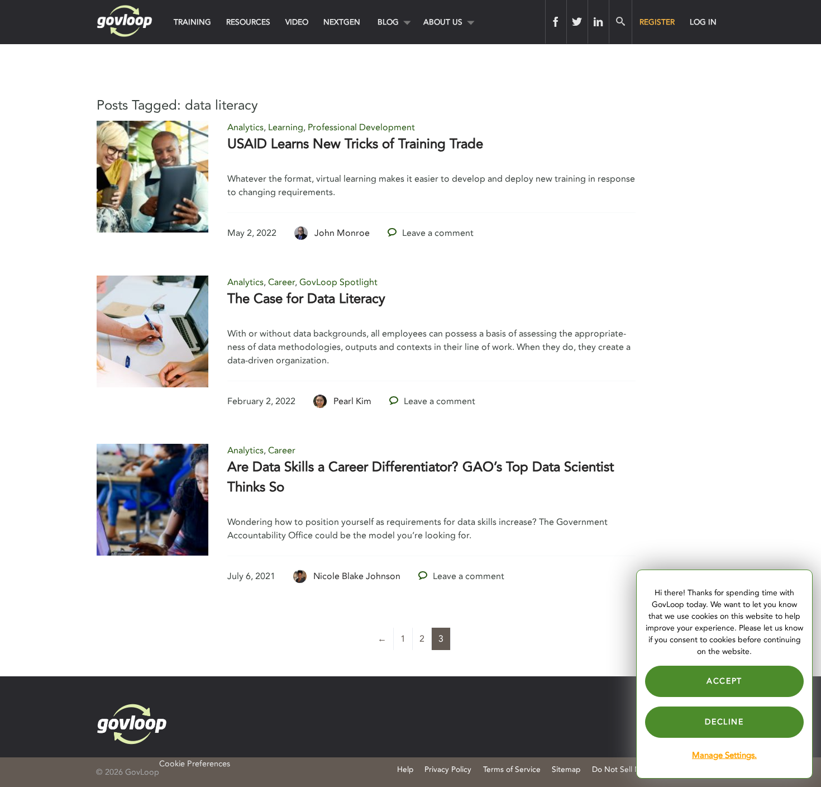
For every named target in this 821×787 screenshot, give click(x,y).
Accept (724, 681)
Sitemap (566, 769)
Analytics (245, 127)
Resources (248, 22)
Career (281, 282)
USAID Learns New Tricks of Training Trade (355, 144)
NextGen (341, 22)
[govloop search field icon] (620, 22)
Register (657, 22)
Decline (724, 722)
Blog (388, 22)
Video (296, 22)
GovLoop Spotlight (338, 282)
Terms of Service (512, 769)
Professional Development (361, 127)
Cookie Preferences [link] (194, 763)
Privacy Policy (447, 769)
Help (405, 769)
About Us (442, 22)
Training (192, 22)
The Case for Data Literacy (306, 299)
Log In (703, 22)
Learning (285, 127)
